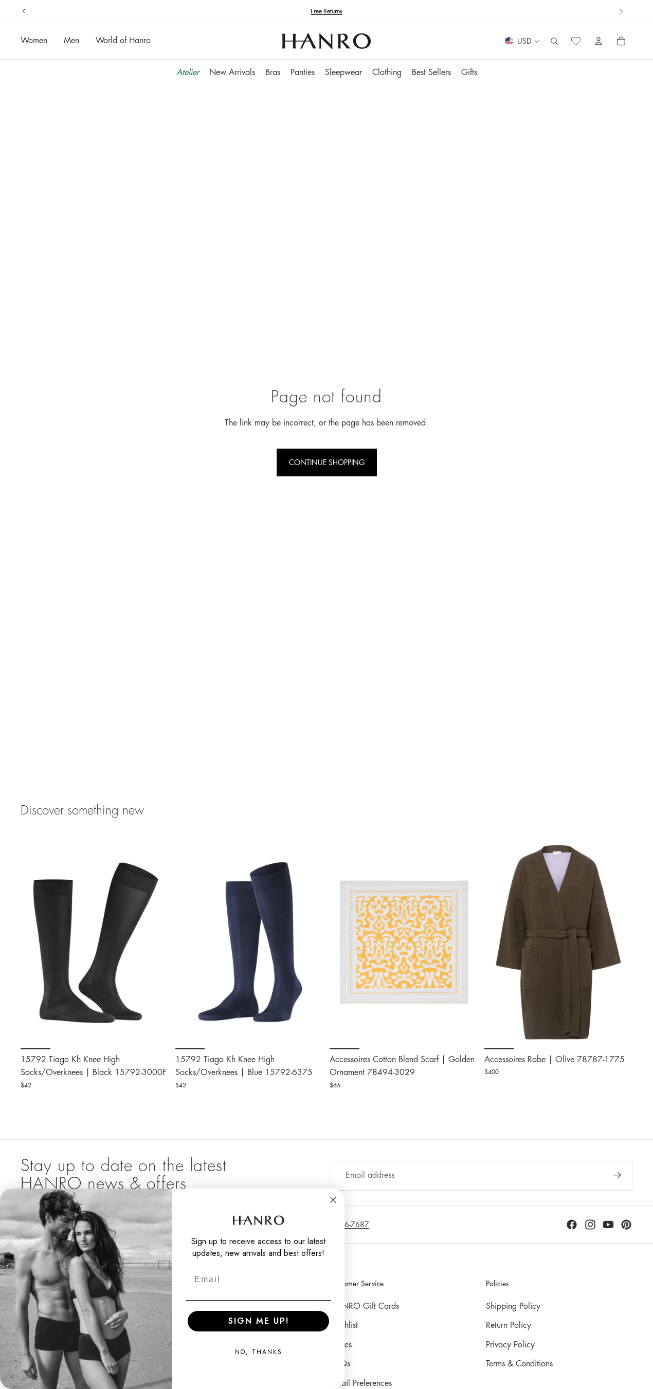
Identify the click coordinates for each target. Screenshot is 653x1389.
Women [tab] (34, 41)
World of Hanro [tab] (123, 41)
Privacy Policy (510, 1345)
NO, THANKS (258, 1352)
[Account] (598, 41)
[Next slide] (621, 11)
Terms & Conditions (519, 1364)
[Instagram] (590, 1224)
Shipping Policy (513, 1306)
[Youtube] (608, 1224)
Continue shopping (327, 462)
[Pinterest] (626, 1224)
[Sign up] (617, 1175)
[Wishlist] (576, 41)
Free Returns (326, 11)
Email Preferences (361, 1383)
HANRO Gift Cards (365, 1306)
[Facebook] (572, 1224)
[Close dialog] (333, 1200)
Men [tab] (71, 41)
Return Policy (508, 1325)
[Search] (554, 41)
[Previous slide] (24, 11)
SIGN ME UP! (258, 1321)
